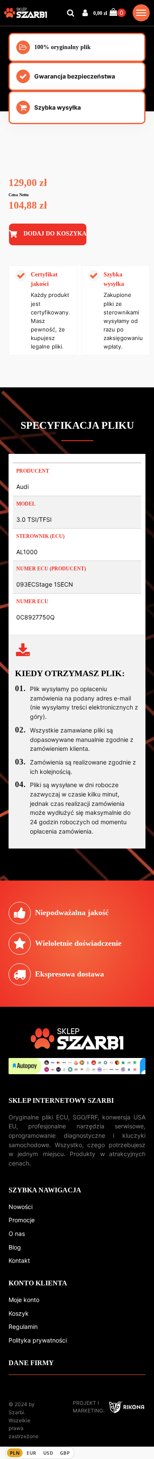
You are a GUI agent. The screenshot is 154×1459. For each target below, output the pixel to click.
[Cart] (117, 12)
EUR (31, 1453)
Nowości (21, 1206)
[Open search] (70, 13)
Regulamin (23, 1326)
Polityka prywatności (38, 1340)
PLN (15, 1453)
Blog (15, 1247)
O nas (17, 1233)
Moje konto (24, 1299)
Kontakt (19, 1260)
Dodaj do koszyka (55, 233)
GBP (65, 1453)
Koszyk (19, 1313)
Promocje (22, 1220)
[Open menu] (141, 12)
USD (48, 1453)
